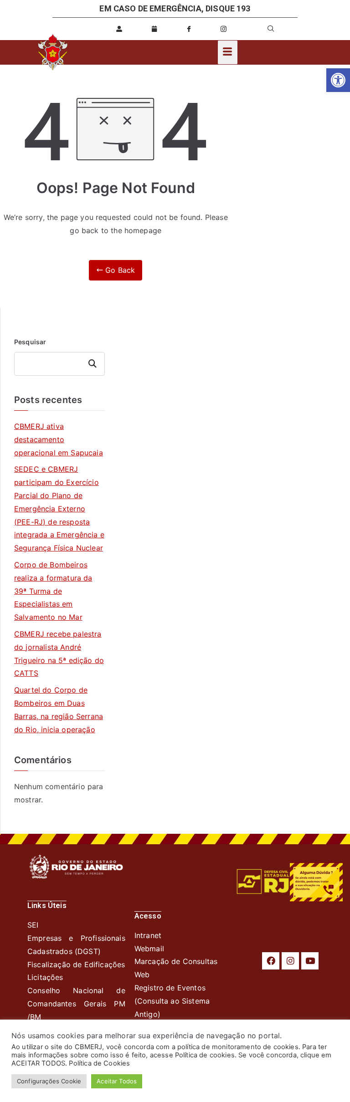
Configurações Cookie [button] (49, 1081)
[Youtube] (310, 960)
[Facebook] (270, 960)
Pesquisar (30, 342)
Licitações (45, 977)
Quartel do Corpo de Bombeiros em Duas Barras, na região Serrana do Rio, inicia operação (58, 709)
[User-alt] (119, 29)
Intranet (147, 935)
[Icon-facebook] (189, 29)
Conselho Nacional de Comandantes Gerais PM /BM (76, 1003)
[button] (338, 80)
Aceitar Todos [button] (117, 1081)
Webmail (149, 948)
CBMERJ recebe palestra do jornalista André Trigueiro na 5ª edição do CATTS (59, 653)
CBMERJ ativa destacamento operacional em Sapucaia (58, 439)
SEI (32, 924)
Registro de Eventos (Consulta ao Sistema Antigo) (172, 1001)
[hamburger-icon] (227, 52)
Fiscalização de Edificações (76, 964)
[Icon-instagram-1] (224, 29)
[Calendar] (154, 29)
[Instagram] (290, 960)
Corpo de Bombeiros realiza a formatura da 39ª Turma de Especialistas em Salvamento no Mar (53, 591)
